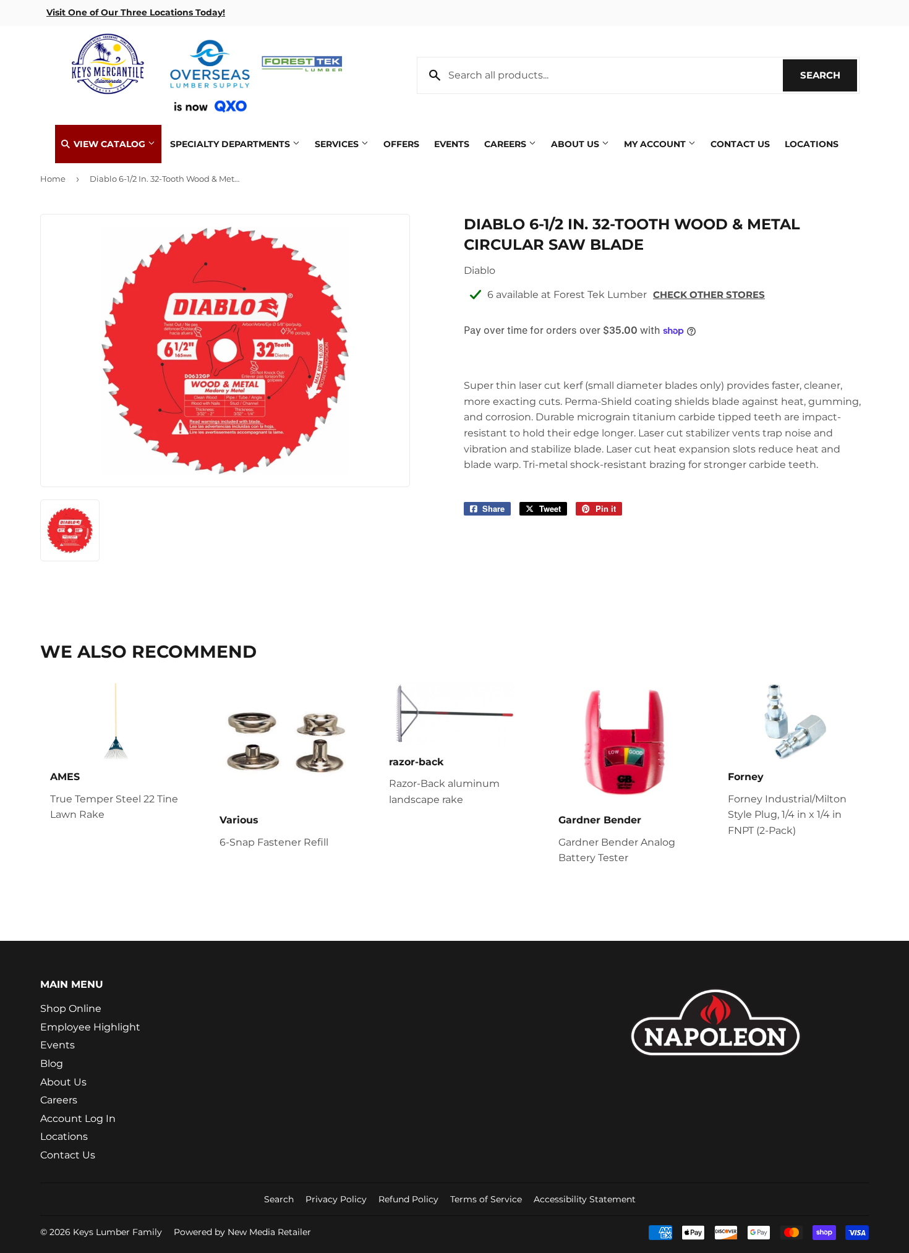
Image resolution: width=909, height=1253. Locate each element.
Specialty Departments (231, 144)
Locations (812, 144)
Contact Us (740, 144)
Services (338, 144)
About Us (576, 144)
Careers (506, 144)
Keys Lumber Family (117, 1232)
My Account (656, 144)
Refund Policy (408, 1199)
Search (828, 75)
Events (451, 144)
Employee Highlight (90, 1027)
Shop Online (70, 1008)
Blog (51, 1063)
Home (53, 179)
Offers (401, 144)
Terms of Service (486, 1199)
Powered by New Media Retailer (242, 1232)
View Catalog (109, 144)
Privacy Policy (336, 1199)
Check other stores (709, 294)
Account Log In (78, 1118)
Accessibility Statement (585, 1199)
